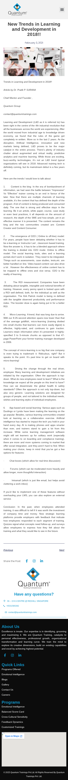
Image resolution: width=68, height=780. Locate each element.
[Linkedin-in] (20, 655)
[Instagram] (12, 655)
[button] (62, 9)
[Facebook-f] (5, 655)
